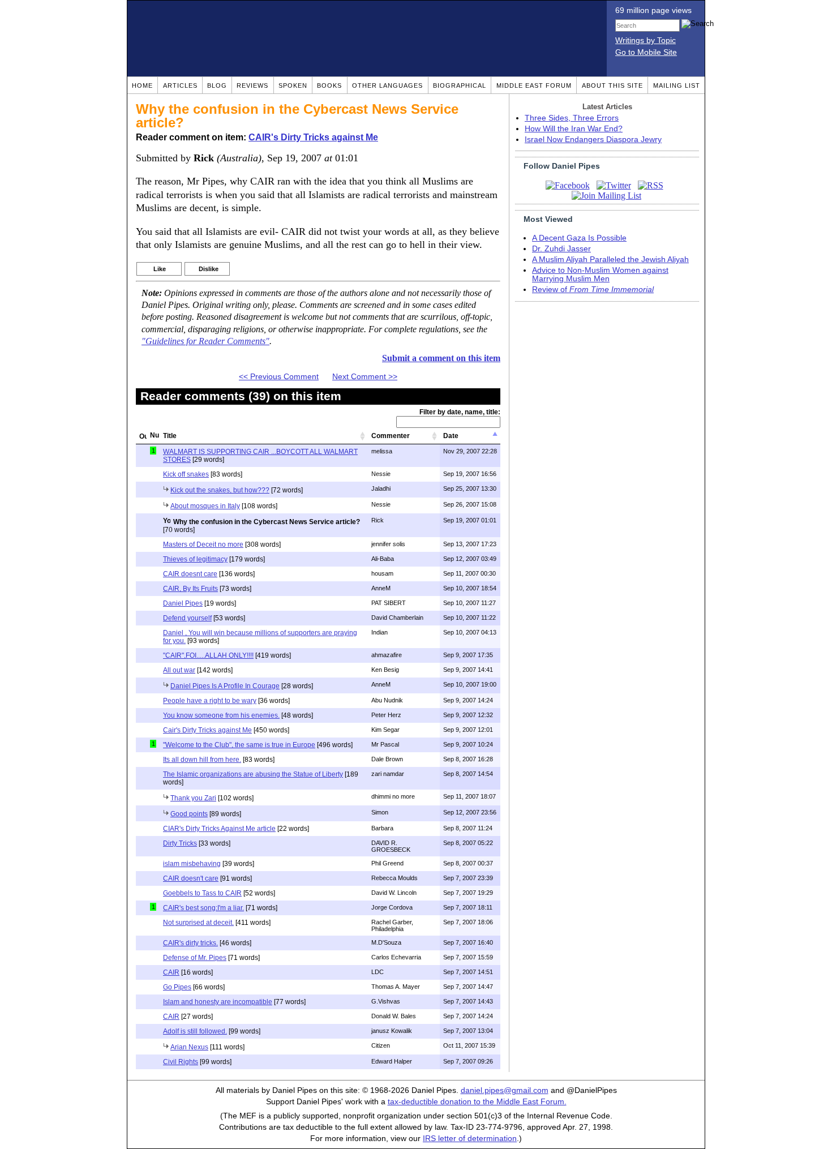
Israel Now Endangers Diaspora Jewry (593, 139)
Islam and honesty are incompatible (217, 1002)
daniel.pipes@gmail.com (504, 1090)
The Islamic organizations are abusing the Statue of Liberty (253, 774)
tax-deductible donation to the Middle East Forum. (477, 1101)
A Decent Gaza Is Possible (579, 238)
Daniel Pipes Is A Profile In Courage (225, 686)
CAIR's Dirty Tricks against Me (313, 137)
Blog (217, 85)
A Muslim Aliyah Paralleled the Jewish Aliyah (610, 259)
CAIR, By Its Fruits (190, 589)
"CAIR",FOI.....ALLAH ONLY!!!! (208, 655)
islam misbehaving (192, 864)
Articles (180, 85)
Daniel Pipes (183, 603)
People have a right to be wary (209, 701)
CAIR (171, 972)
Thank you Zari (193, 798)
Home (142, 85)
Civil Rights (180, 1062)
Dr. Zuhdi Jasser (561, 249)
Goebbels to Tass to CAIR (202, 893)
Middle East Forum (534, 85)
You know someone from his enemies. (221, 715)
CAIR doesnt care (190, 574)
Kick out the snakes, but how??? (219, 490)
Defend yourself (187, 618)
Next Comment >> (364, 376)
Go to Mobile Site (646, 52)
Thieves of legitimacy (195, 559)
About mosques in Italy (205, 506)
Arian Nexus (189, 1047)
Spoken (292, 85)
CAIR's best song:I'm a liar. (203, 908)
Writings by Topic (645, 40)
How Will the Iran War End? (574, 129)
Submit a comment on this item (441, 358)
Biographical (459, 85)
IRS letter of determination (470, 1138)
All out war (179, 670)
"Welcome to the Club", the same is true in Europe (239, 745)
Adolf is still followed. (195, 1031)
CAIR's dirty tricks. (190, 943)
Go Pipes (177, 987)
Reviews (252, 85)
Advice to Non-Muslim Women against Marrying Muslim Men (600, 274)
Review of (593, 289)
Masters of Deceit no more (203, 544)
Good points (189, 814)
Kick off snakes (186, 474)
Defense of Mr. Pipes (194, 958)
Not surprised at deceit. (198, 923)
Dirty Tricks (180, 843)
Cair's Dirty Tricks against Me (207, 730)
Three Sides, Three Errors (572, 118)
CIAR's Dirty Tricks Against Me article (219, 829)
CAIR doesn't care (190, 878)
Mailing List (676, 85)
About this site (612, 85)
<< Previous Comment (279, 376)
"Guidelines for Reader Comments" (205, 341)
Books (329, 85)
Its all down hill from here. (202, 760)
